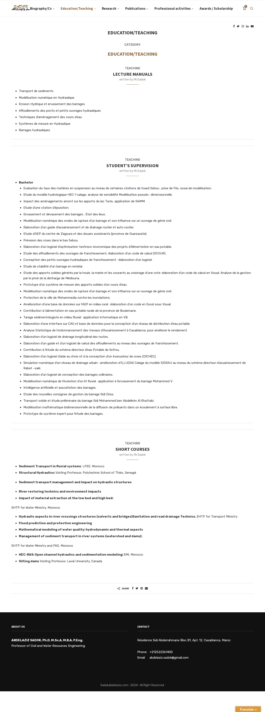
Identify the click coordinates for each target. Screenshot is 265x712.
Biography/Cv (41, 8)
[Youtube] (252, 26)
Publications (135, 8)
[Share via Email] (146, 588)
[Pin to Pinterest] (141, 588)
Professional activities (172, 8)
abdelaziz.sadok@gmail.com (169, 657)
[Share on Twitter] (137, 588)
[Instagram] (243, 26)
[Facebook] (234, 26)
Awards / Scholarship (216, 8)
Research (109, 8)
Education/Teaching (77, 8)
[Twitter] (238, 26)
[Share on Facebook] (133, 588)
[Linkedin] (247, 26)
